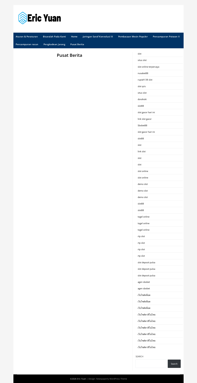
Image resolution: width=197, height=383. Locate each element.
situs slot (142, 60)
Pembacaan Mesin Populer (133, 36)
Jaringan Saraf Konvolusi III (98, 36)
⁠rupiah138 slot (145, 79)
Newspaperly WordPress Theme (111, 378)
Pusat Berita (77, 44)
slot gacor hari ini (146, 112)
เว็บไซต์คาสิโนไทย (146, 314)
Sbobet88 (142, 125)
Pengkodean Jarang (54, 44)
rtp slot (141, 236)
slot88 (141, 105)
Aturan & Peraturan (27, 36)
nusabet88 (143, 73)
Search (139, 356)
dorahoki (142, 99)
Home (74, 36)
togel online (143, 216)
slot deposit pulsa (146, 262)
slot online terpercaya (148, 66)
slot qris (142, 86)
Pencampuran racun (27, 44)
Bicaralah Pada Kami (54, 36)
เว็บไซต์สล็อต (144, 295)
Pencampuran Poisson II (166, 36)
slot (139, 53)
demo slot (143, 184)
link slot (142, 151)
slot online (143, 171)
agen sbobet (144, 281)
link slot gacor (145, 118)
